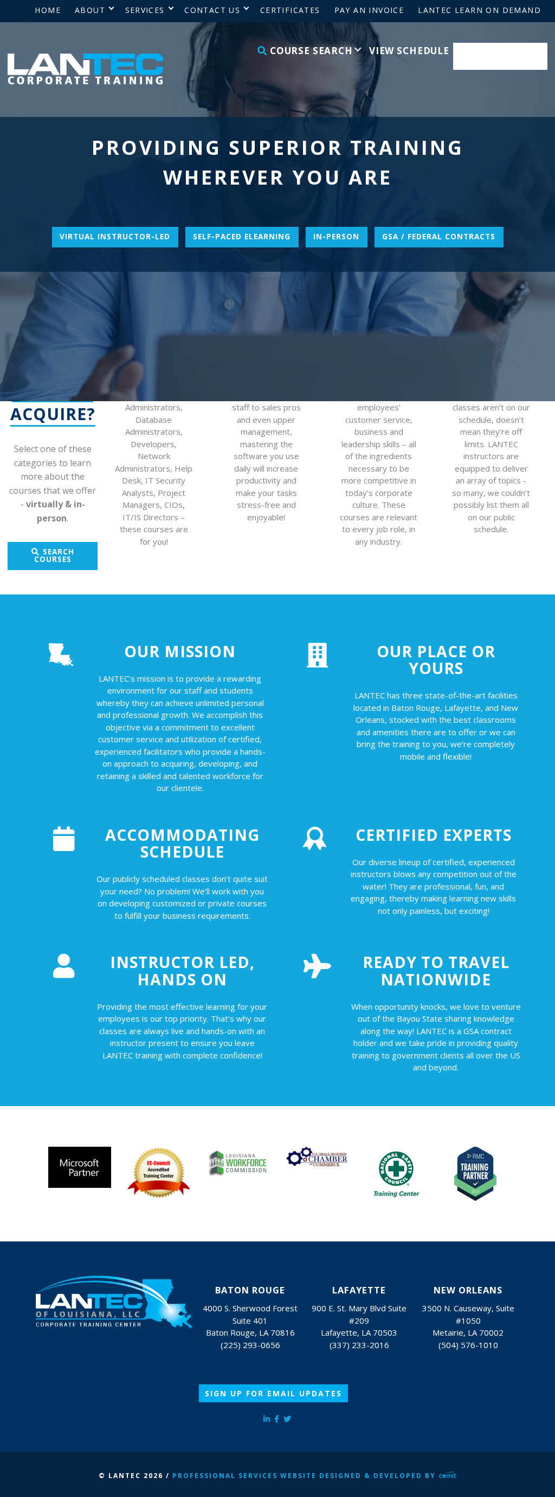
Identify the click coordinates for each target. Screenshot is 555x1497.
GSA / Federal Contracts (438, 236)
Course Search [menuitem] (310, 50)
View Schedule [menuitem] (409, 50)
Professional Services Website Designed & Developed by (305, 1475)
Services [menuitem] (145, 10)
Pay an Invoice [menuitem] (369, 10)
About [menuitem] (90, 10)
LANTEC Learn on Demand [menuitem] (479, 10)
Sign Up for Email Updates (273, 1393)
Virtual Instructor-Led (115, 236)
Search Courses (54, 555)
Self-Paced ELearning (242, 236)
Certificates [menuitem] (290, 10)
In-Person (336, 236)
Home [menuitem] (48, 10)
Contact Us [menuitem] (212, 10)
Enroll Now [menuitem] (500, 56)
